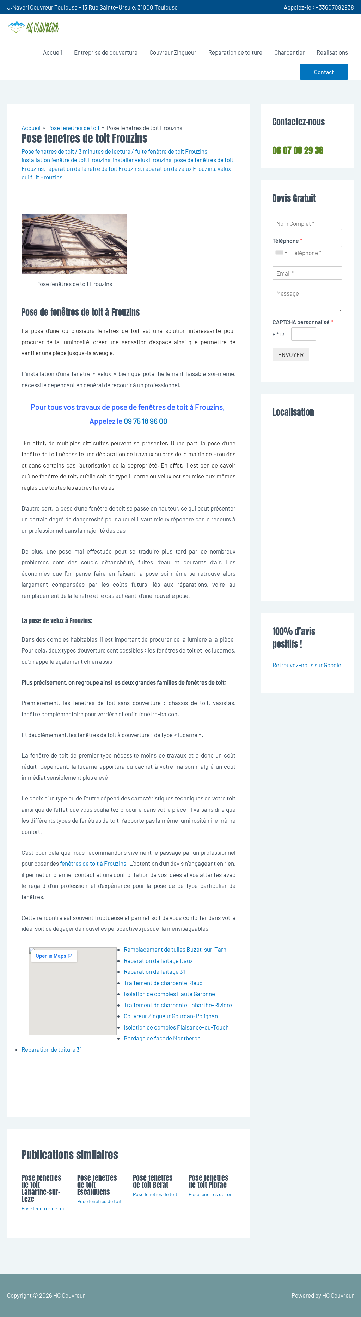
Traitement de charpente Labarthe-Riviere (178, 1004)
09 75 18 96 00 (145, 420)
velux (164, 476)
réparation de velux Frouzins (179, 168)
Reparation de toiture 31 (52, 1049)
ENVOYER (291, 354)
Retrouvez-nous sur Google (307, 664)
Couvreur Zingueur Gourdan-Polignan (171, 1015)
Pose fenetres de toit (48, 151)
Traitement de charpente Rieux (163, 982)
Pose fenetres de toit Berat (153, 1181)
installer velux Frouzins (142, 159)
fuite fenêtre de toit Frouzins (171, 151)
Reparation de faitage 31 (154, 971)
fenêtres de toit (118, 330)
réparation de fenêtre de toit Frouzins (93, 168)
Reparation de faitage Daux (158, 960)
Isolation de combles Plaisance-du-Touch (176, 1027)
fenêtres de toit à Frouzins (93, 863)
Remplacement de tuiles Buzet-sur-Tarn (175, 949)
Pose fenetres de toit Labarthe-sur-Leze (41, 1188)
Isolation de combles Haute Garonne (169, 993)
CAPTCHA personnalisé (303, 322)
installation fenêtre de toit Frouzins (66, 159)
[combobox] (281, 252)
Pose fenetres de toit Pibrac (208, 1181)
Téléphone (287, 240)
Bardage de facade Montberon (162, 1037)
